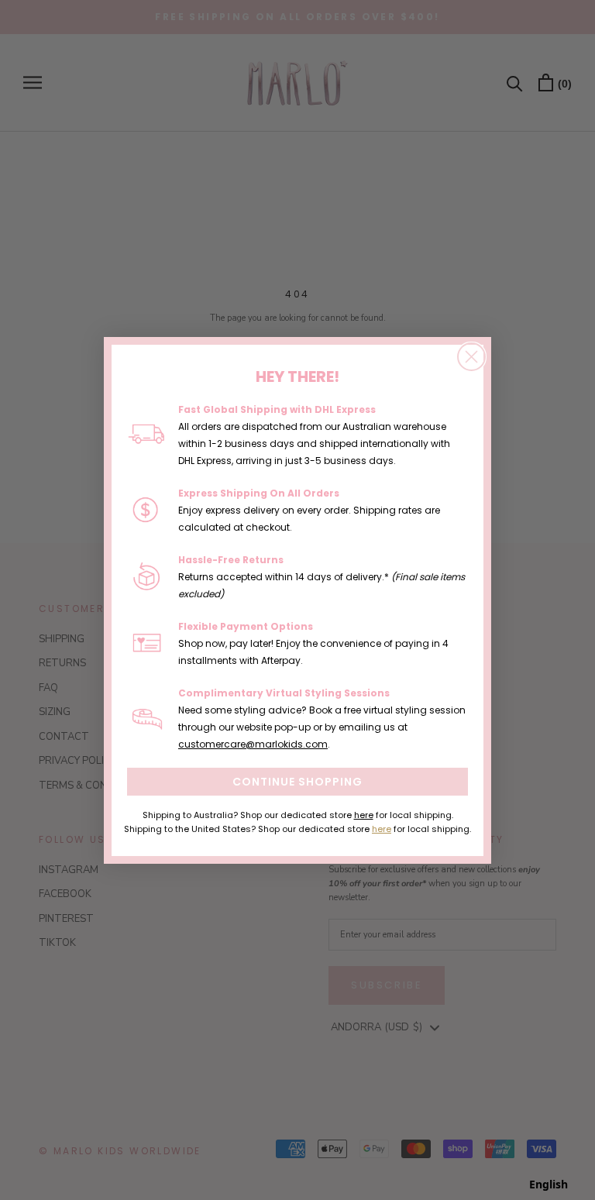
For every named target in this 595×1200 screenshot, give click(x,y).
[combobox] (549, 1184)
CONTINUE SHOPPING (297, 781)
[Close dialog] (471, 356)
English (548, 1184)
